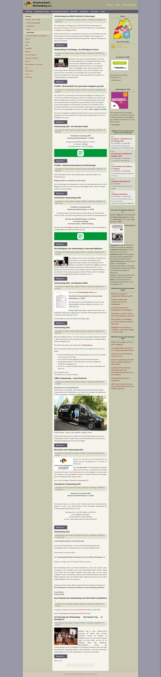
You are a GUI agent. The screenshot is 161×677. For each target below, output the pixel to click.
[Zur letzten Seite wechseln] (91, 665)
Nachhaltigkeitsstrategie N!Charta (74, 227)
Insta (119, 219)
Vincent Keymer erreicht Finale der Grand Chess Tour (121, 355)
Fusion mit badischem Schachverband (36, 35)
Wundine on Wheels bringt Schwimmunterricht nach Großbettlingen (119, 302)
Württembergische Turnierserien (33, 64)
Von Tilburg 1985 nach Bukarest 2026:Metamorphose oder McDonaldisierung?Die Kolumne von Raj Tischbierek (122, 371)
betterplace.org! (116, 80)
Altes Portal (74, 11)
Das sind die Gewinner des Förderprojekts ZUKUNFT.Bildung (121, 309)
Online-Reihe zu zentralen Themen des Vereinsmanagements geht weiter (122, 315)
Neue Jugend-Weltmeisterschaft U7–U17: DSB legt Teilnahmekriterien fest (122, 349)
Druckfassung (76, 472)
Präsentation (58, 177)
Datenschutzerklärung (128, 5)
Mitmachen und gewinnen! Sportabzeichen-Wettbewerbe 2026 (122, 295)
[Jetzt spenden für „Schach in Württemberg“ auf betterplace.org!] (123, 65)
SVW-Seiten (28, 11)
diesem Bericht (81, 609)
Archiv (27, 74)
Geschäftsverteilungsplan (33, 23)
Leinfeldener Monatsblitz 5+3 (120, 181)
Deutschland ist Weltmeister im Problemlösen (120, 379)
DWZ (26, 45)
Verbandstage (30, 32)
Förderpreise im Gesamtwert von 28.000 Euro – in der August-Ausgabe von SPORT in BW (122, 330)
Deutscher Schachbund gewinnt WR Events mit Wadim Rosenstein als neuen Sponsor (122, 362)
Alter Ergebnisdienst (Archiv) (59, 11)
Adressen (27, 39)
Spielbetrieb (28, 48)
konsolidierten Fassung (76, 474)
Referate (27, 51)
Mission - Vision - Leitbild (33, 19)
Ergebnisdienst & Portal (42, 11)
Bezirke (27, 61)
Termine (27, 42)
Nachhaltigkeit (30, 26)
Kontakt (117, 5)
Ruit (120, 222)
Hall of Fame (28, 77)
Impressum (109, 5)
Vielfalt (28, 29)
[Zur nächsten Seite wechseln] (86, 665)
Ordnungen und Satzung (31, 58)
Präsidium (28, 16)
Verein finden (94, 11)
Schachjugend (84, 11)
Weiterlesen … (60, 45)
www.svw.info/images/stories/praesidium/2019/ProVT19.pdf (72, 613)
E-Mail (103, 11)
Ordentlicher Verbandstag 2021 (79, 480)
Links (26, 67)
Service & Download (30, 55)
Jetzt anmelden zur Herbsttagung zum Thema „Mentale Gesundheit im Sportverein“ (122, 321)
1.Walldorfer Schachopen (119, 194)
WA (115, 219)
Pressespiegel (29, 71)
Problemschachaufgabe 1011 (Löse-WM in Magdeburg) (122, 343)
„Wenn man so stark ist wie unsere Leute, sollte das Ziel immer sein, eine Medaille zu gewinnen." (122, 386)
